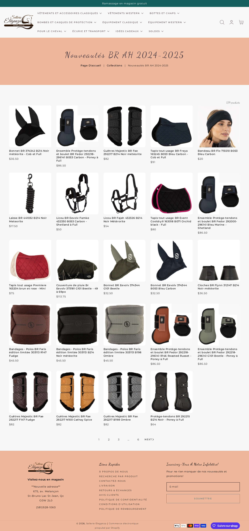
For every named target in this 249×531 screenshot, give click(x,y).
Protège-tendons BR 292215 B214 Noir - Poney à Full (170, 418)
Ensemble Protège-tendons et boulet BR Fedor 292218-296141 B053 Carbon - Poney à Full (77, 155)
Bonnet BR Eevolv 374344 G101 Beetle (122, 287)
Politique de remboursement (123, 509)
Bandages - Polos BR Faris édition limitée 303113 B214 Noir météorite (75, 352)
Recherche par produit (118, 476)
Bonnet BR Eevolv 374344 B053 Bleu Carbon (169, 287)
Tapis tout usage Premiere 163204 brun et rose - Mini (27, 287)
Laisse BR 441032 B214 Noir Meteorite (28, 219)
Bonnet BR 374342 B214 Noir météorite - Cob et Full (29, 152)
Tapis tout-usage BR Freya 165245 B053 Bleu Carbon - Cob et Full (169, 154)
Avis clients (109, 495)
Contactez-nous (112, 481)
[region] (124, 3)
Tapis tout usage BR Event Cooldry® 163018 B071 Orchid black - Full (171, 221)
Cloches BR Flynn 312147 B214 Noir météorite (218, 287)
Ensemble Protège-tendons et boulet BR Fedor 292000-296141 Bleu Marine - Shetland (217, 223)
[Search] (222, 22)
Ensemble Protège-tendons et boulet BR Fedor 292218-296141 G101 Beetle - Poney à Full (218, 354)
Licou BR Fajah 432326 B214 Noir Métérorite (123, 219)
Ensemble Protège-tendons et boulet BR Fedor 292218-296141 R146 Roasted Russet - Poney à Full (171, 354)
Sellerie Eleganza (96, 523)
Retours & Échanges (115, 490)
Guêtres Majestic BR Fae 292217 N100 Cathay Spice (74, 418)
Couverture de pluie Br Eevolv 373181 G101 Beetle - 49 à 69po (77, 288)
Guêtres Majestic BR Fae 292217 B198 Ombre (121, 418)
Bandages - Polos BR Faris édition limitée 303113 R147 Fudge (27, 352)
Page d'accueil (91, 65)
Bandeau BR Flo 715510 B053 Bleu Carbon (218, 152)
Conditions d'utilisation (119, 504)
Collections (114, 65)
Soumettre (203, 498)
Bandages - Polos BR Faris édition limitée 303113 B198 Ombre (122, 352)
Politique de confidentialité (123, 499)
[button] (222, 22)
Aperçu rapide (30, 143)
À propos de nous (113, 471)
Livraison (107, 485)
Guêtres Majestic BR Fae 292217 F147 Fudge (26, 418)
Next (148, 439)
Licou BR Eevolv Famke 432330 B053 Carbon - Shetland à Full (72, 221)
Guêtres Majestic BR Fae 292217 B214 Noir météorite (123, 152)
